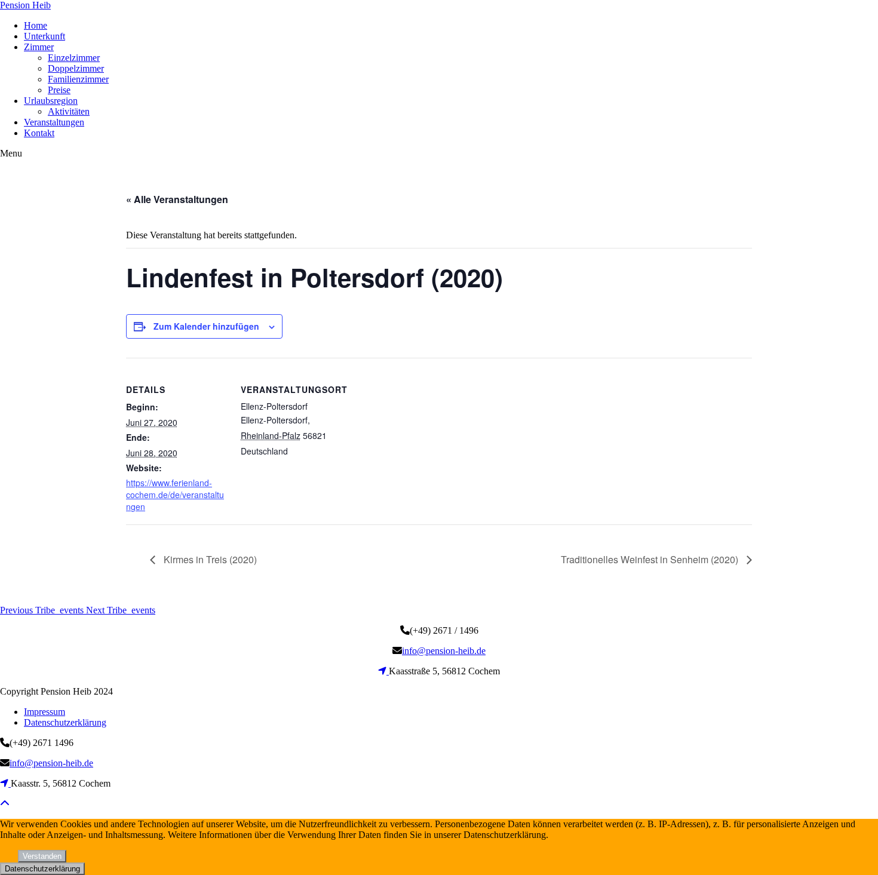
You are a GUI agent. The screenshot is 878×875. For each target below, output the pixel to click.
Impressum (44, 712)
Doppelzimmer (76, 68)
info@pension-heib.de (444, 651)
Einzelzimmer (74, 58)
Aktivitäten (69, 111)
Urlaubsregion (51, 101)
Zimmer (39, 47)
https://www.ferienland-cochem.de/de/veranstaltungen (175, 494)
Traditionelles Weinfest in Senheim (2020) (651, 559)
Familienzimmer (78, 79)
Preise (59, 90)
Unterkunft (44, 36)
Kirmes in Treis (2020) (209, 559)
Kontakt (39, 133)
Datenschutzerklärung (65, 722)
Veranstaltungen (54, 122)
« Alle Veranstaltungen (177, 199)
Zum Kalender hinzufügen (206, 326)
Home (35, 25)
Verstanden (42, 856)
